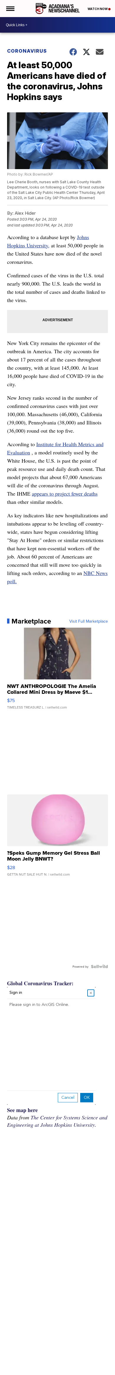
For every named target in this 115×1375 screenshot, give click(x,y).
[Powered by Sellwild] (99, 966)
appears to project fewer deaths (65, 493)
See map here (22, 1110)
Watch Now (98, 9)
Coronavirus (27, 51)
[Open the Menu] (9, 8)
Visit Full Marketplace (88, 621)
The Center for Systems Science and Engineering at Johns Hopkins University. (57, 1121)
